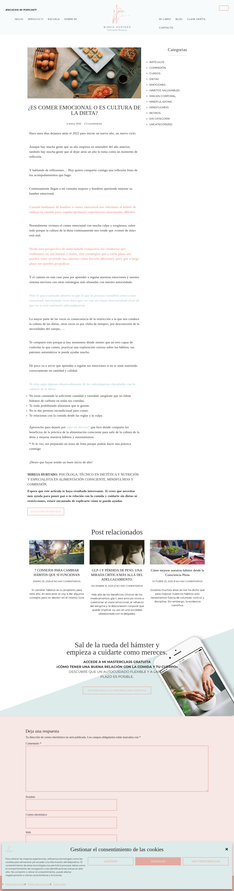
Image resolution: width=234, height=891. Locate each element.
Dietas (154, 79)
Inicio (19, 19)
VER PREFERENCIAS (205, 861)
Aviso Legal (59, 884)
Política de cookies (15, 884)
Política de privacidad (39, 884)
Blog (179, 19)
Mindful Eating (160, 101)
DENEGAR (158, 861)
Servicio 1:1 (35, 19)
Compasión (157, 67)
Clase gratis (196, 19)
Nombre (30, 796)
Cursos (155, 73)
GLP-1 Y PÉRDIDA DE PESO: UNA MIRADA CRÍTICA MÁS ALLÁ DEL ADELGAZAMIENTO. (117, 574)
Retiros (155, 113)
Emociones (157, 84)
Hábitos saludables (164, 90)
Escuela (54, 19)
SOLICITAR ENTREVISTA (46, 511)
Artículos (156, 62)
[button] (227, 849)
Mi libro (165, 19)
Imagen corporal (162, 96)
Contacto (166, 27)
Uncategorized (160, 124)
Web (28, 832)
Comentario (33, 743)
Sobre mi (70, 19)
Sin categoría (159, 118)
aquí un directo (77, 427)
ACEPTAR (110, 861)
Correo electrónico (36, 814)
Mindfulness (159, 107)
